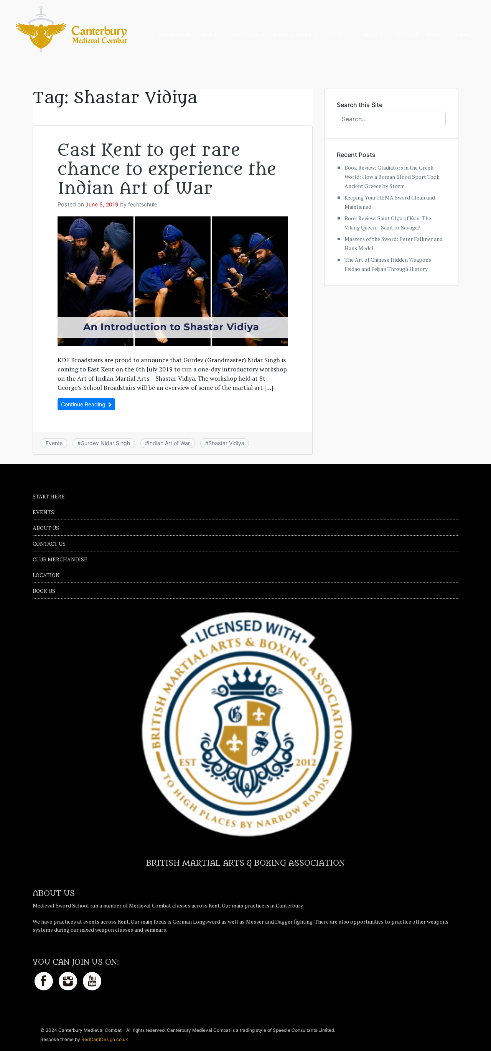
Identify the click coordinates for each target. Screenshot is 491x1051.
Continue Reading (84, 404)
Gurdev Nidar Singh (105, 443)
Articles (245, 35)
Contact (406, 35)
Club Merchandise (60, 559)
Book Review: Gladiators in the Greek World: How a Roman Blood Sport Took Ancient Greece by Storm (392, 177)
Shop (434, 35)
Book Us (375, 35)
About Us (46, 527)
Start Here (175, 35)
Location (46, 575)
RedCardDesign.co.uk (104, 1039)
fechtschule (142, 204)
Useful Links (292, 35)
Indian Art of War (169, 443)
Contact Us (49, 543)
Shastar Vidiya (226, 443)
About (208, 35)
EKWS (463, 35)
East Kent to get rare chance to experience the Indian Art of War (167, 169)
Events (337, 35)
